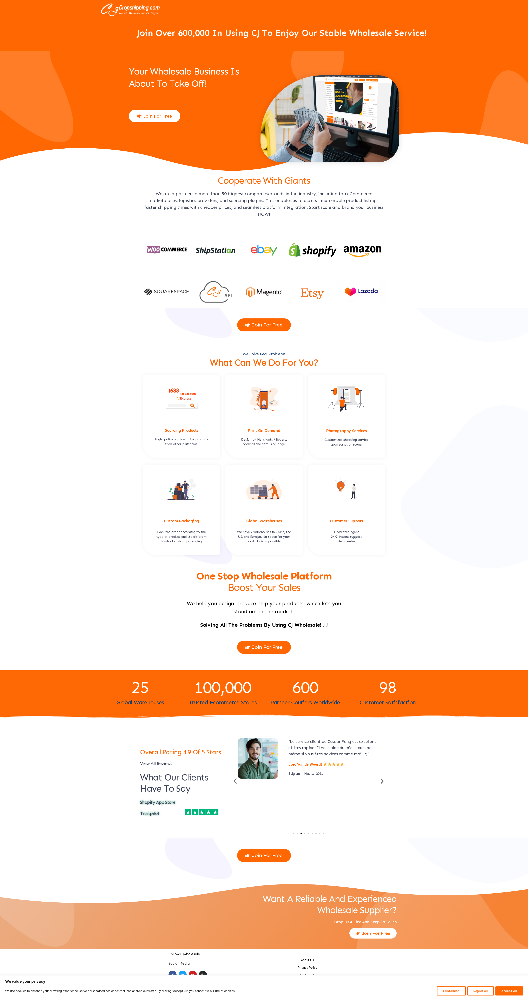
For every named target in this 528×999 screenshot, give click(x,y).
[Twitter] (183, 975)
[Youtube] (193, 975)
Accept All (509, 991)
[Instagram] (203, 975)
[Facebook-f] (173, 975)
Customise (451, 991)
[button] (293, 833)
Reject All (480, 991)
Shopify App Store (157, 802)
